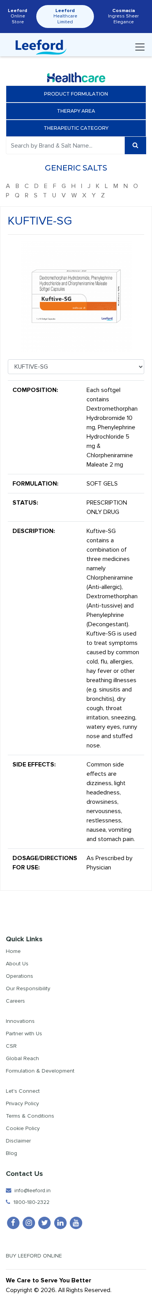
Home (13, 951)
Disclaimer (18, 1140)
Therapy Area (76, 111)
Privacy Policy (22, 1103)
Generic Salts (76, 167)
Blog (11, 1153)
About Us (17, 963)
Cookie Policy (23, 1128)
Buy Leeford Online (36, 1255)
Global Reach (22, 1058)
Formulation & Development (40, 1071)
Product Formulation (76, 94)
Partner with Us (24, 1033)
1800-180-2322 (29, 1202)
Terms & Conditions (30, 1116)
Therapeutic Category (76, 128)
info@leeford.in (31, 1190)
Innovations (20, 1021)
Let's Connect (23, 1091)
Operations (19, 976)
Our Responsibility (28, 988)
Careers (15, 1001)
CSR (11, 1046)
